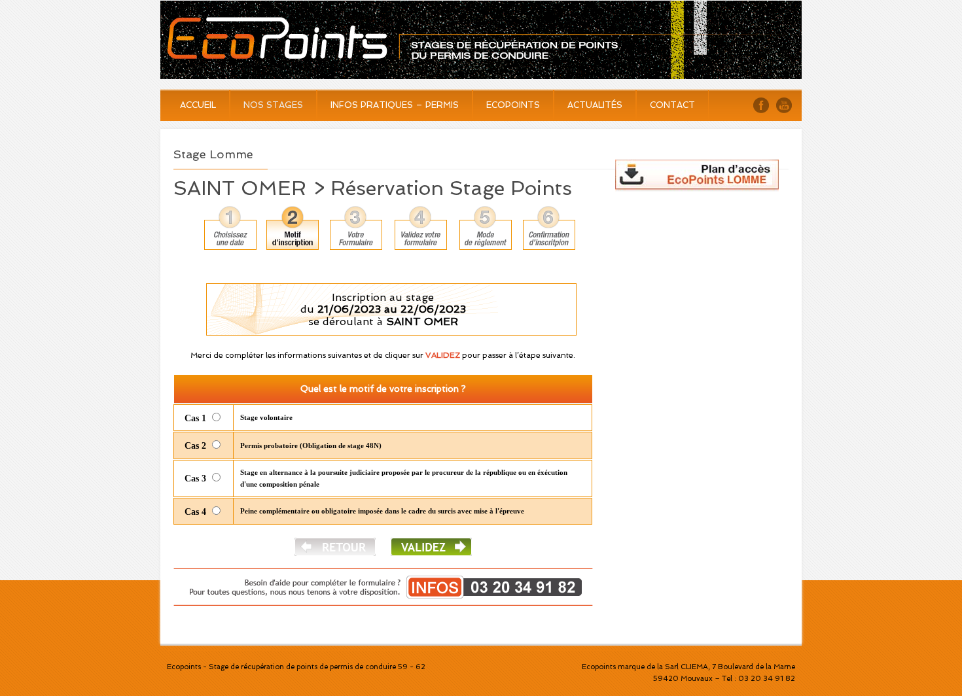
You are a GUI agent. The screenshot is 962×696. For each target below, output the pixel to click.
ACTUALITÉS (594, 105)
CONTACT (672, 105)
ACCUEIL (198, 105)
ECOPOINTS (513, 105)
